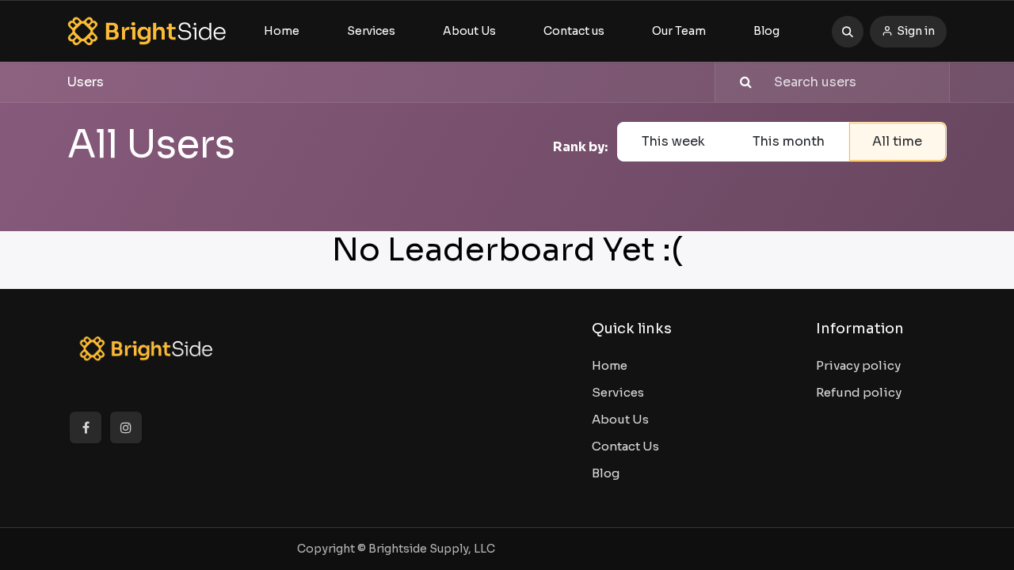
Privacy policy (858, 365)
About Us (620, 419)
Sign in (916, 31)
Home (609, 365)
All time (897, 141)
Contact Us (625, 446)
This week (673, 141)
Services (618, 392)
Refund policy (859, 392)
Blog (605, 473)
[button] (847, 32)
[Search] (735, 82)
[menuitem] (281, 31)
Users (85, 82)
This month (789, 141)
